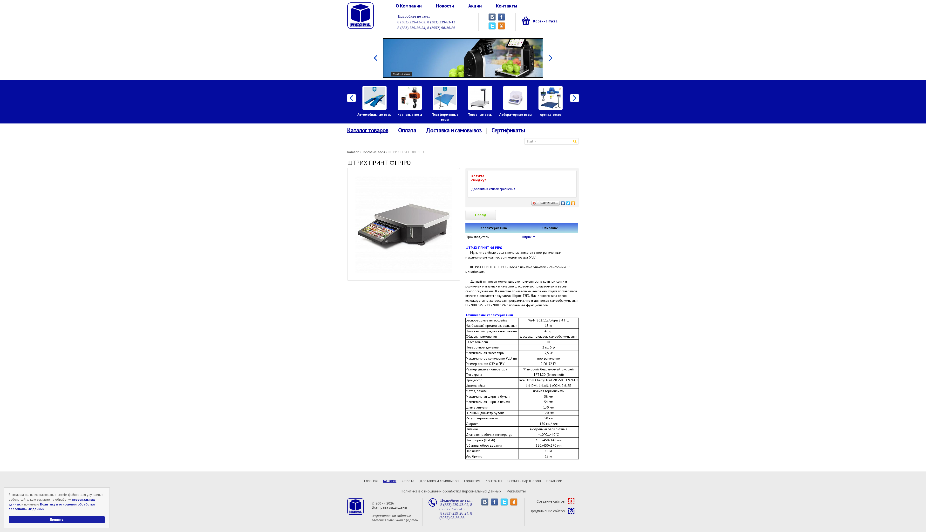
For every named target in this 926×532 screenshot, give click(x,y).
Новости (445, 6)
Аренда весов (550, 114)
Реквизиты (516, 491)
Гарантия (472, 480)
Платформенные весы (445, 117)
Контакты (506, 6)
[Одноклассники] (573, 202)
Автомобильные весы (374, 114)
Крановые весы (409, 114)
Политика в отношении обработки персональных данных (451, 491)
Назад (480, 214)
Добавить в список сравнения (493, 189)
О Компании (409, 6)
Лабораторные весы (515, 114)
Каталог (353, 152)
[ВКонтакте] (562, 202)
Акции (475, 6)
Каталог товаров (367, 130)
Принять (56, 519)
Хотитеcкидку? (478, 178)
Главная (371, 480)
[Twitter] (568, 202)
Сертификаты (508, 130)
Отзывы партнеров (524, 480)
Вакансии (554, 480)
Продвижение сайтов (547, 511)
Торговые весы (373, 152)
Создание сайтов (551, 501)
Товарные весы (480, 114)
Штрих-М (528, 237)
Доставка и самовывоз (454, 130)
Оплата (407, 130)
